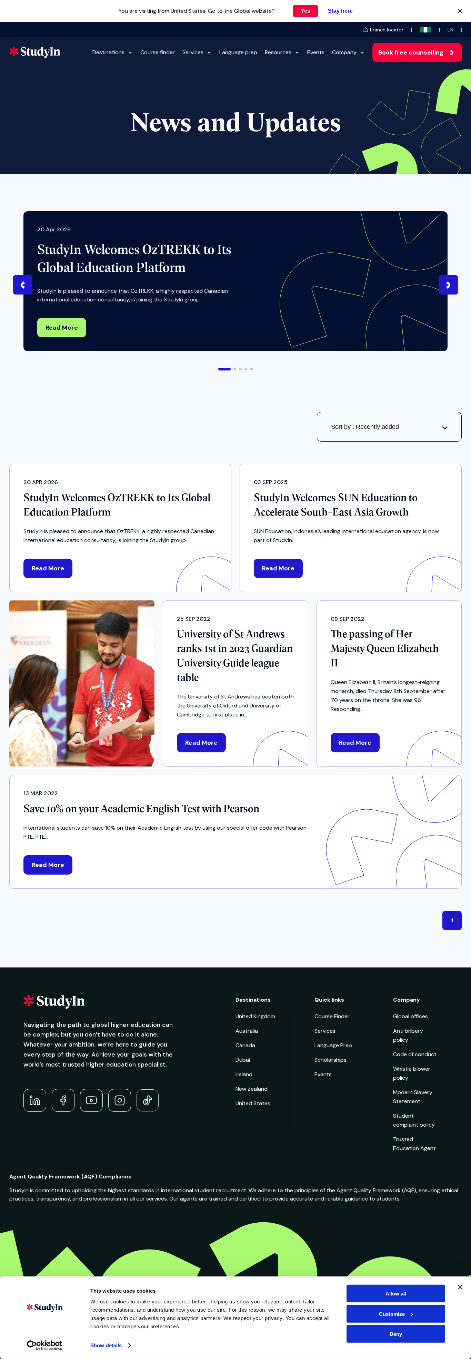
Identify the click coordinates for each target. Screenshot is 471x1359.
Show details (106, 1345)
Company (344, 52)
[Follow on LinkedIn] (34, 1100)
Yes (305, 11)
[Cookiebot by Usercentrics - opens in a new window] (44, 1345)
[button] (224, 369)
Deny (396, 1334)
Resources (278, 52)
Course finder (157, 52)
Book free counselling (410, 52)
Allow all (395, 1294)
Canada (245, 1045)
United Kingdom (255, 1016)
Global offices (410, 1016)
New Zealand (252, 1088)
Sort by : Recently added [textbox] (365, 426)
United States (253, 1103)
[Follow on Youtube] (91, 1100)
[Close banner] (460, 1287)
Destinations (108, 52)
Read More (62, 328)
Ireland (244, 1074)
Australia (247, 1030)
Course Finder (332, 1016)
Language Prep (333, 1045)
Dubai (243, 1059)
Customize (392, 1314)
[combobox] (389, 427)
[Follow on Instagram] (119, 1100)
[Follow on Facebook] (63, 1100)
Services (192, 52)
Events (315, 52)
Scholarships (330, 1059)
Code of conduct (415, 1054)
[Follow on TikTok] (148, 1100)
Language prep (238, 52)
